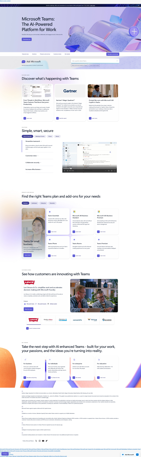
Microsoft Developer (75, 449)
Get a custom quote (94, 65)
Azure (68, 449)
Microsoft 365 (25, 449)
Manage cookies (33, 456)
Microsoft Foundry (42, 303)
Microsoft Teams (30, 303)
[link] (25, 54)
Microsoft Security (10, 449)
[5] (22, 422)
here (47, 397)
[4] (22, 416)
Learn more (92, 5)
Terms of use (40, 456)
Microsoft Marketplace (122, 449)
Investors (34, 451)
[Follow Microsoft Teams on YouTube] (43, 441)
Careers (5, 451)
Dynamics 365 (18, 449)
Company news (19, 451)
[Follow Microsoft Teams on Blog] (46, 441)
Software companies (132, 449)
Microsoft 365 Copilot (54, 449)
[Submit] (117, 61)
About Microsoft (11, 451)
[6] (22, 427)
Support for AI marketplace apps (95, 449)
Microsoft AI (3, 449)
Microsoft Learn (84, 449)
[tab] (27, 136)
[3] (22, 411)
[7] (22, 432)
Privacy (27, 456)
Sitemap (14, 456)
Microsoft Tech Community (110, 449)
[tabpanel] (70, 163)
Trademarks (46, 456)
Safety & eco (52, 456)
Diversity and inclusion (42, 451)
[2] (22, 406)
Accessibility (51, 451)
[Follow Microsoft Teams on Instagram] (39, 441)
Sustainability (57, 451)
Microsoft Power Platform (35, 449)
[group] (70, 295)
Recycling (57, 456)
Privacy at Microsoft (27, 451)
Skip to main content (5, 1)
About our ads (63, 456)
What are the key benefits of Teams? (79, 65)
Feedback (5, 453)
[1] (22, 391)
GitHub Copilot (53, 303)
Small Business (63, 449)
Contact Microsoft (21, 456)
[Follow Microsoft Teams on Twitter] (36, 441)
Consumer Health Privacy (6, 456)
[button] (33, 320)
